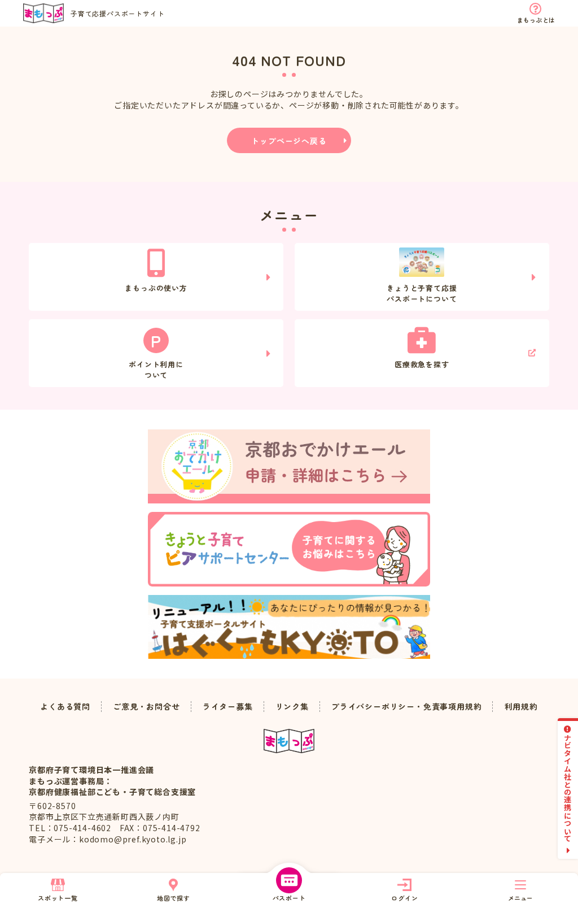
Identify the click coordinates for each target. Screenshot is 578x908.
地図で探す (173, 897)
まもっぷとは (536, 19)
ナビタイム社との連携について (568, 787)
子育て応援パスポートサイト (117, 13)
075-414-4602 (82, 827)
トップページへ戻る (288, 140)
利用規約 (521, 706)
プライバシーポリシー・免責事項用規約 (406, 706)
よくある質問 (65, 706)
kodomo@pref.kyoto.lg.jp (132, 839)
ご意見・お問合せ (146, 706)
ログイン (404, 897)
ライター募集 (228, 706)
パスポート (289, 897)
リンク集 (292, 706)
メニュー (520, 897)
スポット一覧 (58, 897)
